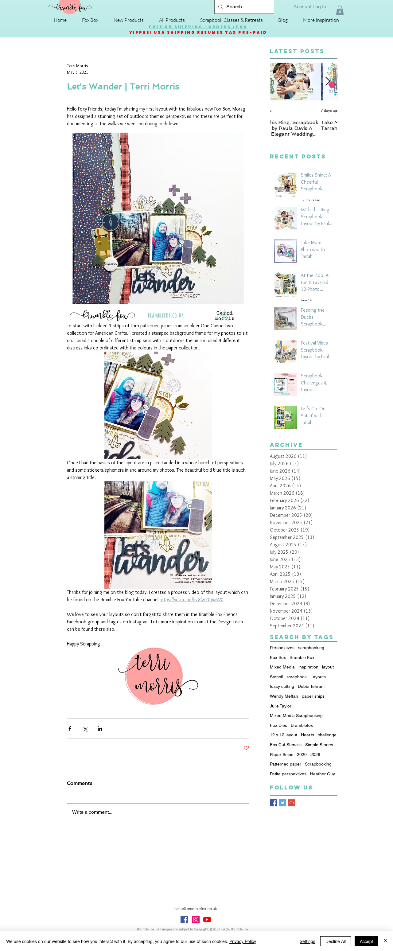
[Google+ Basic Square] (291, 802)
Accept (366, 941)
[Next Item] (327, 82)
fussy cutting (282, 686)
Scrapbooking (318, 764)
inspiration (308, 667)
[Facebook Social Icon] (184, 919)
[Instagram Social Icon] (196, 919)
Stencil (276, 676)
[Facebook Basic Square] (273, 802)
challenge (327, 734)
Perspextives (282, 647)
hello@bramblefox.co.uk (195, 908)
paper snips (313, 696)
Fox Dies (278, 725)
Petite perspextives (288, 773)
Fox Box (278, 657)
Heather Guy (322, 773)
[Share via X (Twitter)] (85, 728)
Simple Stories (319, 744)
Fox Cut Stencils (286, 744)
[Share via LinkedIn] (100, 728)
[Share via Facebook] (70, 728)
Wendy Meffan (284, 696)
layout (328, 667)
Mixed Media (282, 667)
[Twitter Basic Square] (282, 802)
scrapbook (296, 676)
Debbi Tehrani (311, 686)
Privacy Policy (242, 941)
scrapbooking (311, 647)
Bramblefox (302, 725)
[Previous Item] (279, 82)
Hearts (307, 734)
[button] (340, 10)
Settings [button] (307, 941)
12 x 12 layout (283, 734)
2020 (302, 754)
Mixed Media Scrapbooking (296, 715)
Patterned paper (285, 764)
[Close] (385, 941)
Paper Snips (281, 754)
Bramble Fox (302, 657)
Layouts (318, 676)
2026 (315, 754)
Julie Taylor (280, 706)
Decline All (335, 941)
